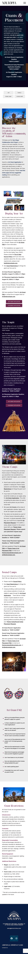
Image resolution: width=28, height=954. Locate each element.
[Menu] (24, 3)
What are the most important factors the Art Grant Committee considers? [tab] (15, 734)
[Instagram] (16, 938)
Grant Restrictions (12, 266)
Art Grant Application (14, 162)
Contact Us (5, 947)
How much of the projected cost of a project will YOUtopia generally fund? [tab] (15, 741)
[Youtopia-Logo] (9, 3)
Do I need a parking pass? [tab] (12, 766)
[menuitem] (24, 3)
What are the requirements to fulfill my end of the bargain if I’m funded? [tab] (15, 747)
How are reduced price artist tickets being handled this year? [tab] (15, 762)
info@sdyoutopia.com (14, 928)
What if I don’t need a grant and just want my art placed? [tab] (15, 729)
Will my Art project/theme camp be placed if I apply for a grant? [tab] (14, 718)
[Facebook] (11, 938)
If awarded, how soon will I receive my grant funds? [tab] (14, 771)
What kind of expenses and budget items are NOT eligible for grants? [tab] (14, 753)
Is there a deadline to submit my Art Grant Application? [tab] (15, 723)
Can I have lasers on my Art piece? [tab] (14, 757)
